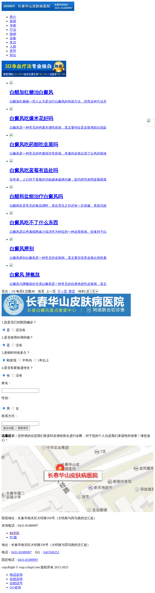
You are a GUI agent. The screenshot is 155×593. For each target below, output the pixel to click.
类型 (13, 51)
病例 (13, 34)
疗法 (13, 29)
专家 (13, 25)
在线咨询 (16, 579)
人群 (13, 46)
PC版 (13, 537)
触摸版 (14, 533)
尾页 (72, 291)
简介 (13, 17)
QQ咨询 (15, 587)
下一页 (62, 291)
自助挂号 (16, 583)
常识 (13, 42)
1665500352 (51, 552)
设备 (13, 38)
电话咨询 (16, 574)
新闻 (13, 21)
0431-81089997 (21, 552)
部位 (13, 55)
